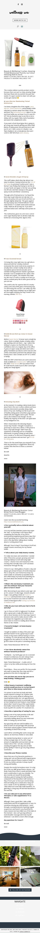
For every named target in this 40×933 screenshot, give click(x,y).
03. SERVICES (20, 912)
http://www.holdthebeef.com (13, 522)
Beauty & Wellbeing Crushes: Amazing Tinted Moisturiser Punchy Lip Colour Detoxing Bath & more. (19, 73)
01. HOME (20, 905)
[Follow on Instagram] (21, 4)
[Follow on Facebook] (18, 4)
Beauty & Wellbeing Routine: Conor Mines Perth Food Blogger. (18, 511)
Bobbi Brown (15, 364)
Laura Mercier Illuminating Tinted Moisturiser (17, 102)
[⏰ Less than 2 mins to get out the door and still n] (30, 856)
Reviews (16, 78)
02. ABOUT (20, 909)
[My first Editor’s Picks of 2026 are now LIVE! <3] (10, 877)
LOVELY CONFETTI (25, 931)
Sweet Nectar (13, 339)
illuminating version (19, 112)
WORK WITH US (20, 20)
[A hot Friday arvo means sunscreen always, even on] (10, 856)
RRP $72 (18, 294)
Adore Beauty (24, 133)
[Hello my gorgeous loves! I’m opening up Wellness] (30, 877)
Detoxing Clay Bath (12, 402)
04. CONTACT (20, 915)
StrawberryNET (21, 362)
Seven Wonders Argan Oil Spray (16, 177)
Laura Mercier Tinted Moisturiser (19, 107)
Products (8, 78)
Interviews (8, 516)
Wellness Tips (25, 78)
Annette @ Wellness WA (14, 76)
